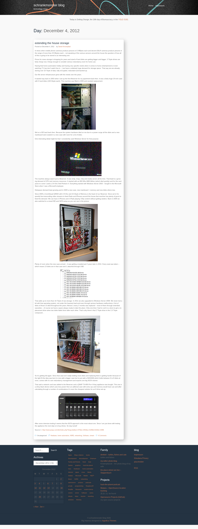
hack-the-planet (88, 465)
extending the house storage (52, 43)
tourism (83, 496)
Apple (70, 455)
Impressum (159, 6)
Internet (70, 472)
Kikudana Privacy (141, 458)
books (88, 455)
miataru (70, 476)
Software (86, 435)
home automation (63, 435)
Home (150, 6)
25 (40, 497)
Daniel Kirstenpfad (64, 46)
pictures (80, 482)
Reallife (70, 489)
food (89, 462)
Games (70, 465)
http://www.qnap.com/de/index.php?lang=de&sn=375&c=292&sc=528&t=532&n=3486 (73, 430)
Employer (93, 458)
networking (78, 435)
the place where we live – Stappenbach (110, 471)
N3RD (72, 435)
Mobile (86, 476)
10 (35, 488)
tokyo (76, 496)
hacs (69, 469)
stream (92, 435)
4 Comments (102, 435)
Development (72, 458)
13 (48, 488)
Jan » (42, 507)
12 (44, 488)
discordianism (83, 458)
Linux (83, 472)
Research (79, 489)
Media (89, 472)
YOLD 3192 (123, 20)
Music (70, 479)
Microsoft (78, 476)
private (70, 486)
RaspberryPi (90, 486)
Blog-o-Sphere (79, 455)
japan (77, 472)
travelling (91, 496)
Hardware (54, 435)
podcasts (88, 482)
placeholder (139, 462)
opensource (72, 482)
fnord (84, 462)
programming (79, 486)
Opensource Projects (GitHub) (112, 497)
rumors (70, 493)
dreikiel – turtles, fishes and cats (113, 455)
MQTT (92, 476)
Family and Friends (74, 462)
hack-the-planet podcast (110, 484)
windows (71, 500)
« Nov (36, 507)
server (77, 493)
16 (61, 488)
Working (78, 500)
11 (40, 488)
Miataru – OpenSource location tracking (113, 489)
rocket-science (88, 489)
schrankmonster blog (49, 5)
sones (91, 493)
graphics (78, 465)
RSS (136, 468)
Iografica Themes (109, 521)
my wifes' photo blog (108, 461)
